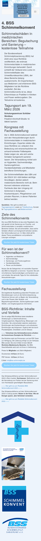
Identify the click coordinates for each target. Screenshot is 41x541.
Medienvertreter (26, 209)
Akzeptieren (23, 16)
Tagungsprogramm (8, 207)
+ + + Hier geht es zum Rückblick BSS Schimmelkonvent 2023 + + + (15, 387)
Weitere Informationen (23, 12)
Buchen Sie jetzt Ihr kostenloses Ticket (19, 242)
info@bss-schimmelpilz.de (16, 360)
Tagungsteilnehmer (10, 209)
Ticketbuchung (27, 207)
